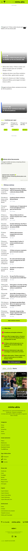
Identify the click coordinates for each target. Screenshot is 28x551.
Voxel (2, 473)
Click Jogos (3, 483)
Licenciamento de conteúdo (8, 511)
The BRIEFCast (4, 449)
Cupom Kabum (4, 491)
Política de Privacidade (6, 515)
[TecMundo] (4, 2)
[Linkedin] (15, 536)
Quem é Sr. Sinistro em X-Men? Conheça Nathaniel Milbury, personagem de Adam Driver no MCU (14, 80)
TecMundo (3, 471)
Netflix (2, 427)
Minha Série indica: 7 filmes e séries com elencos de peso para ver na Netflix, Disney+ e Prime (14, 68)
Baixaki (2, 477)
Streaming (3, 429)
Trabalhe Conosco (5, 513)
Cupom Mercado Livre (6, 499)
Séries (2, 431)
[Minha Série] (16, 522)
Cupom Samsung (5, 497)
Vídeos (2, 440)
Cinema (3, 433)
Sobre (2, 506)
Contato (3, 508)
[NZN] (14, 528)
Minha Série (4, 479)
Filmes (2, 425)
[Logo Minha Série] (20, 2)
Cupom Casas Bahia (6, 495)
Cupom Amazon (5, 493)
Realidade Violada (5, 447)
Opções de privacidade (8, 540)
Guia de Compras (5, 445)
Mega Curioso (4, 481)
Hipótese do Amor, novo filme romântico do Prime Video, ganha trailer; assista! (14, 74)
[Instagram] (12, 536)
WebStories (4, 443)
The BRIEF (3, 475)
